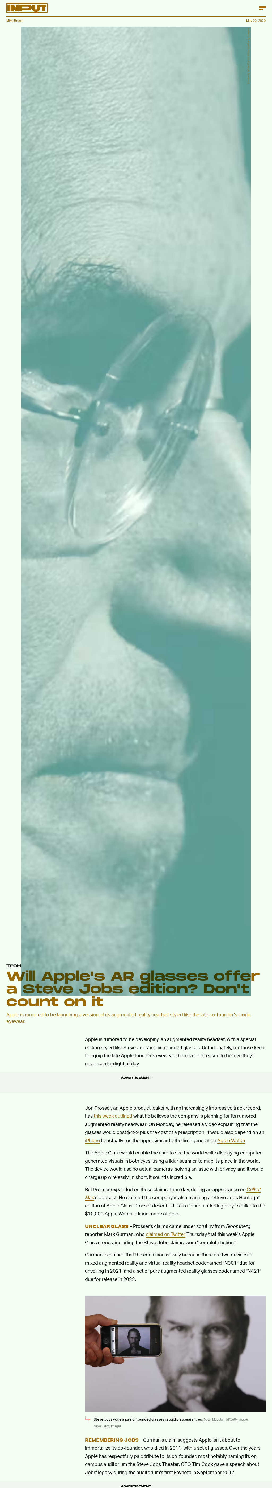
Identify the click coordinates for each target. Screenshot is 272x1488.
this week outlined (113, 1116)
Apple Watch (231, 1140)
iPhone (92, 1140)
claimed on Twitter (165, 1234)
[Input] (27, 8)
